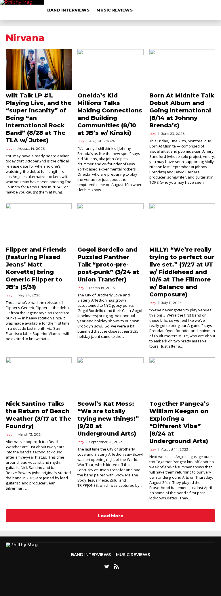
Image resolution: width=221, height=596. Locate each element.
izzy (9, 148)
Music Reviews (114, 10)
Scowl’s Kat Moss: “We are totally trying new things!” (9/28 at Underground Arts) (108, 418)
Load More (110, 515)
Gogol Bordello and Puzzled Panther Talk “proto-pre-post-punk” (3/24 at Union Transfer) (108, 264)
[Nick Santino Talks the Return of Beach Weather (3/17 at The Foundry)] (39, 377)
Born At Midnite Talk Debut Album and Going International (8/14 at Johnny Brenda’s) (181, 110)
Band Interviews (68, 10)
